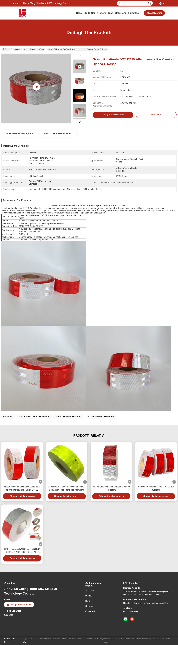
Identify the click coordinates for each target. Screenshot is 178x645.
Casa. (79, 13)
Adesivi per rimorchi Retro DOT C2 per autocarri (156, 488)
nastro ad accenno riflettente (34, 416)
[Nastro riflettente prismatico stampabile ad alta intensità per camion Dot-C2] (22, 463)
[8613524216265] (125, 619)
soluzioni (120, 13)
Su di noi (89, 13)
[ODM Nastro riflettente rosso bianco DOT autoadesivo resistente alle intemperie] (66, 463)
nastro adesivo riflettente (101, 416)
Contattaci (133, 13)
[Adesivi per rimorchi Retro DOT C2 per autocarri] (156, 463)
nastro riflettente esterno (68, 416)
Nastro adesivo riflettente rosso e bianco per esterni (111, 488)
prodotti (101, 13)
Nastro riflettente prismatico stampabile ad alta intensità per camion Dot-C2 (22, 488)
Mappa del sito (27, 640)
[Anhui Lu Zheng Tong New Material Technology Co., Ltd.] (27, 13)
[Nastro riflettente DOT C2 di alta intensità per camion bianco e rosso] (36, 88)
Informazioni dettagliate (19, 133)
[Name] (149, 3)
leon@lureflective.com (21, 605)
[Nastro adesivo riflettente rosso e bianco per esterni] (111, 463)
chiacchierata (154, 13)
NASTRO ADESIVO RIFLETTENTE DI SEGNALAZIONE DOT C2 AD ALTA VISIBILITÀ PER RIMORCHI (22, 551)
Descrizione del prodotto (58, 133)
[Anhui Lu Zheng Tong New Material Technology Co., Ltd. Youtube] (132, 619)
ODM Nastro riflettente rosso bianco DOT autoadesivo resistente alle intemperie (67, 488)
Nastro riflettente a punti (34, 49)
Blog (110, 13)
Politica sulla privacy (9, 640)
